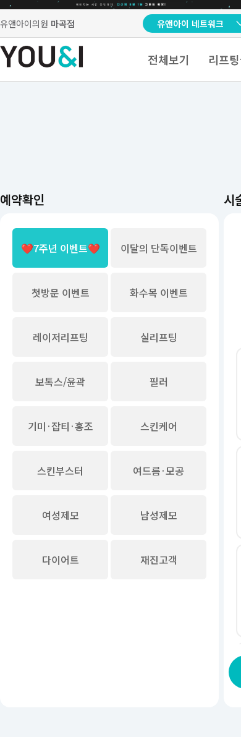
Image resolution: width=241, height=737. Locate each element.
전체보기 (169, 59)
